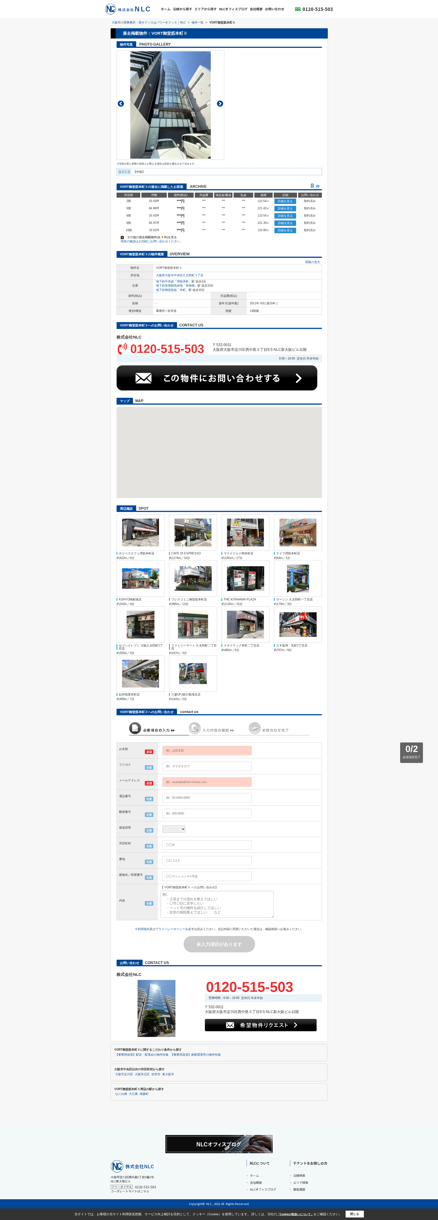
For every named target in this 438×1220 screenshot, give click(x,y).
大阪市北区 (142, 1074)
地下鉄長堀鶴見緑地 (169, 285)
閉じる (354, 1214)
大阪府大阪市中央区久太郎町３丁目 (179, 275)
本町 (183, 290)
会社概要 (256, 9)
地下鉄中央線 (165, 281)
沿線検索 (299, 1175)
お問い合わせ (274, 9)
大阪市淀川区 (124, 1074)
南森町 (144, 1094)
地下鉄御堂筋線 (166, 290)
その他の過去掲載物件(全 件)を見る (149, 237)
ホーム (165, 9)
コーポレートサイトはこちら (130, 1191)
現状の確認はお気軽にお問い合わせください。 (152, 241)
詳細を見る (285, 201)
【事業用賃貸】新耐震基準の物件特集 (195, 1054)
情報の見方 (312, 262)
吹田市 (155, 1074)
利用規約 (144, 929)
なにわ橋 (121, 1094)
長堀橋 (190, 285)
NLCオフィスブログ (233, 9)
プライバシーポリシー (170, 929)
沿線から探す (182, 9)
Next (220, 104)
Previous (121, 104)
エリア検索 (300, 1182)
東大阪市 (168, 1074)
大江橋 (133, 1094)
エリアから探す (205, 9)
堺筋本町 (183, 281)
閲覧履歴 (299, 1189)
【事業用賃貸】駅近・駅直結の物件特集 (142, 1054)
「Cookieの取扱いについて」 (295, 1214)
